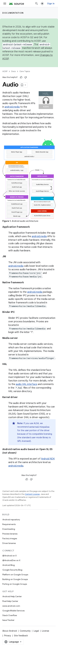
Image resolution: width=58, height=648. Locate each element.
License (45, 631)
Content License (32, 494)
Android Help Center (12, 596)
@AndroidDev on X (11, 560)
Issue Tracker (8, 620)
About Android (9, 631)
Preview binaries (9, 533)
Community (25, 631)
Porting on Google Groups (14, 584)
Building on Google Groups (15, 579)
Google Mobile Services (13, 610)
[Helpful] (21, 77)
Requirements (9, 524)
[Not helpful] (25, 77)
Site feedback (21, 635)
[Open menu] (5, 3)
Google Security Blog (12, 569)
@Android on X (9, 555)
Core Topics (24, 71)
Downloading (8, 529)
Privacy (7, 635)
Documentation (13, 13)
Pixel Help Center (10, 601)
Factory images (9, 538)
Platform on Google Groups (15, 574)
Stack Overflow (9, 615)
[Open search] (36, 3)
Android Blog (8, 565)
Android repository (11, 519)
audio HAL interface (26, 384)
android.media (12, 106)
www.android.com (11, 606)
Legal (36, 631)
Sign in (50, 3)
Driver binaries (9, 543)
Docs (13, 71)
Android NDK (48, 458)
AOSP (4, 71)
